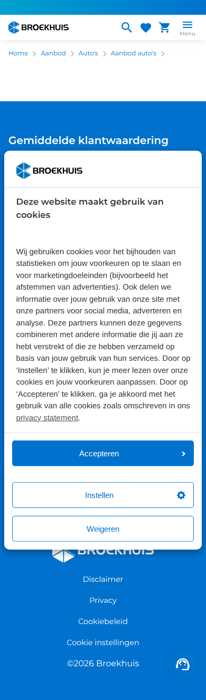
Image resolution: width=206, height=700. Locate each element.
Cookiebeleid (103, 621)
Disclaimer (103, 579)
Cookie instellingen (103, 642)
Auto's (88, 53)
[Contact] (183, 664)
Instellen (99, 495)
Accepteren (99, 453)
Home (18, 53)
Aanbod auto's (133, 53)
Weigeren (103, 528)
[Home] (59, 27)
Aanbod (53, 53)
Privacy (102, 600)
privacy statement (47, 417)
